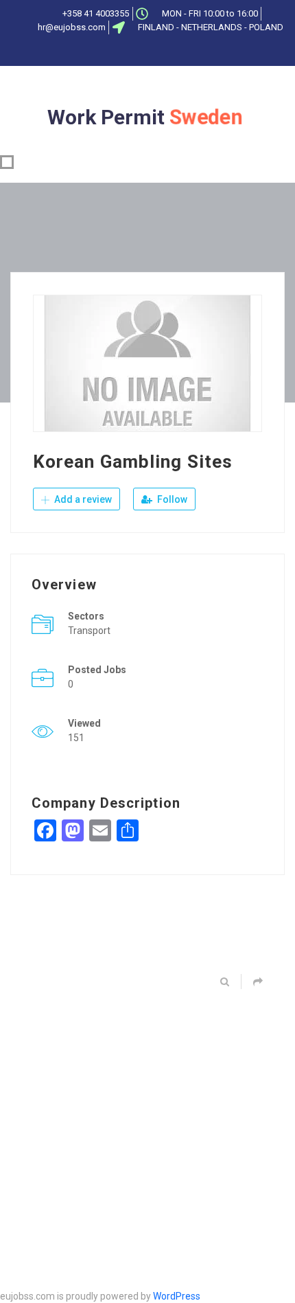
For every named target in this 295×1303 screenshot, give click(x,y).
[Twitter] (128, 51)
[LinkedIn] (151, 51)
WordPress (176, 1296)
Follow (171, 499)
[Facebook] (105, 51)
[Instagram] (196, 51)
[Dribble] (173, 51)
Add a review (82, 499)
